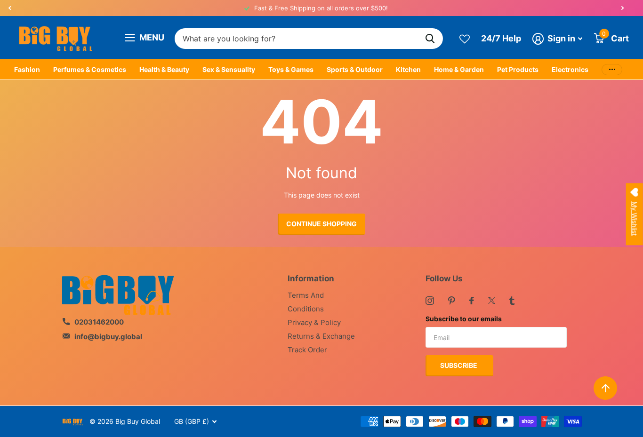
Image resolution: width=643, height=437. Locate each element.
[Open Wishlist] (464, 38)
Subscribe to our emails (464, 319)
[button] (9, 8)
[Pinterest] (451, 300)
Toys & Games (290, 69)
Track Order (307, 349)
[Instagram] (430, 300)
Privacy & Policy (314, 322)
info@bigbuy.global (108, 336)
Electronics (570, 69)
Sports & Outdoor (355, 69)
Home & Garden (459, 69)
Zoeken (430, 38)
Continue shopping (321, 224)
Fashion (27, 69)
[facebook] (471, 300)
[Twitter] (491, 300)
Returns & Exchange (321, 336)
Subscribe (459, 365)
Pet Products (518, 69)
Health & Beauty (164, 69)
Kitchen (408, 69)
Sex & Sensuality (228, 69)
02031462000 (99, 322)
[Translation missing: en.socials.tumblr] (511, 300)
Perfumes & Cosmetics (89, 69)
